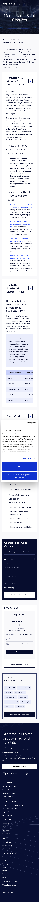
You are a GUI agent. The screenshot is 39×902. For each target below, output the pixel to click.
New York (5, 857)
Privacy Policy (7, 845)
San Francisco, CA (12, 702)
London (5, 874)
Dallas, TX (9, 706)
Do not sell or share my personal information (19, 476)
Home (8, 40)
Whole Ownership (8, 793)
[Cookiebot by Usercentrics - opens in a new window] (28, 423)
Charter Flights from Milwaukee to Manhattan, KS (20, 224)
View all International (9, 885)
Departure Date (9, 583)
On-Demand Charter (9, 786)
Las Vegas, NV (10, 697)
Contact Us (6, 834)
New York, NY (10, 688)
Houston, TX (19, 692)
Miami (4, 870)
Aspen (4, 860)
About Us (5, 823)
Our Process (6, 827)
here (3, 760)
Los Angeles (6, 864)
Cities (15, 40)
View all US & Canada (9, 882)
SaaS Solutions (7, 797)
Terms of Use (6, 842)
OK (19, 466)
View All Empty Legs (19, 664)
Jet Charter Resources (10, 808)
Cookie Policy (7, 849)
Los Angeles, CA (24, 688)
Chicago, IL (25, 702)
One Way (12, 552)
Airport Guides (7, 812)
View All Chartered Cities (19, 714)
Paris (4, 877)
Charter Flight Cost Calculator (13, 805)
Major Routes (7, 815)
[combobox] (5, 567)
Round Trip (27, 552)
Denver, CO (20, 706)
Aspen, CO (22, 697)
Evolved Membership (9, 790)
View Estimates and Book (19, 595)
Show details (27, 458)
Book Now (19, 652)
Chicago (5, 867)
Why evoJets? (7, 830)
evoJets (10, 892)
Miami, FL (9, 692)
